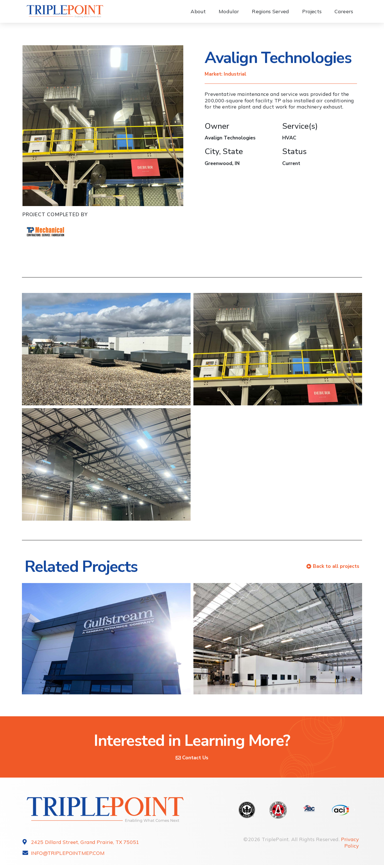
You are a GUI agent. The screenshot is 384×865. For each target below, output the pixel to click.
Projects (312, 11)
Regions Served (270, 11)
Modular (229, 11)
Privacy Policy (350, 842)
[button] (233, 809)
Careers (344, 11)
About (198, 11)
